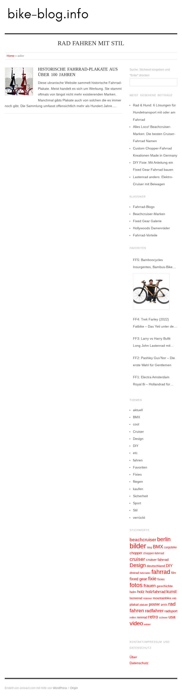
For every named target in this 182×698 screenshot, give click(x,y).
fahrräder (145, 573)
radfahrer (154, 610)
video (136, 623)
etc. (135, 453)
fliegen (138, 481)
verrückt (139, 517)
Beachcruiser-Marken (149, 214)
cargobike (170, 547)
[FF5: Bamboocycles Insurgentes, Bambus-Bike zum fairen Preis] (151, 291)
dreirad (134, 573)
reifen (133, 617)
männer (147, 598)
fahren (138, 460)
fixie (152, 578)
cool (136, 424)
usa (171, 617)
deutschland (156, 566)
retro (153, 616)
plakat (134, 604)
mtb (174, 598)
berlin (164, 539)
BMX (136, 417)
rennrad (142, 617)
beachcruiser (143, 539)
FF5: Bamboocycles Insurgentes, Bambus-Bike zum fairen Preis (153, 264)
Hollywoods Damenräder (151, 228)
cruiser (137, 559)
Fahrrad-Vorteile (145, 235)
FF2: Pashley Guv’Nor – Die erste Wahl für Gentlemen (154, 361)
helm (133, 592)
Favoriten (140, 467)
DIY (135, 446)
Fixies (137, 474)
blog (149, 547)
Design (138, 439)
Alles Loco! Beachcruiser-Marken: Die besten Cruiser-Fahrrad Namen (154, 134)
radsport (170, 611)
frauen (150, 585)
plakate (144, 604)
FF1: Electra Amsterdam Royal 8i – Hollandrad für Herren (151, 381)
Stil (135, 510)
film (173, 573)
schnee (163, 617)
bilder (138, 546)
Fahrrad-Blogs (144, 207)
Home (10, 56)
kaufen (138, 489)
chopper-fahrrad (153, 553)
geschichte (165, 586)
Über (133, 657)
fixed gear (138, 579)
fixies (161, 579)
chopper (136, 553)
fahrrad (160, 571)
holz (141, 592)
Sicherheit (140, 496)
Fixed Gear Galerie (147, 221)
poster (154, 604)
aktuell (138, 410)
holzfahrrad (155, 592)
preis (164, 604)
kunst (171, 591)
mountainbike (162, 598)
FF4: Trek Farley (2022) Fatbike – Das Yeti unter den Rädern (154, 323)
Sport (137, 503)
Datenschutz (139, 663)
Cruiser (138, 431)
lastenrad (136, 598)
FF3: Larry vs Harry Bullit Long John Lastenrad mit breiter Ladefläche (151, 343)
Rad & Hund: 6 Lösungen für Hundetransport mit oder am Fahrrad (154, 112)
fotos (136, 585)
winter (147, 624)
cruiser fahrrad (157, 560)
